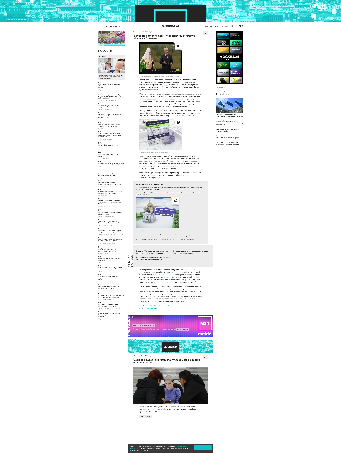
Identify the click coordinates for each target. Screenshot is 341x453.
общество (101, 90)
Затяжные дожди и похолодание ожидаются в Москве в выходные (108, 106)
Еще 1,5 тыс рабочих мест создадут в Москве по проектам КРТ (110, 259)
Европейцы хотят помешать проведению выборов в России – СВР (110, 183)
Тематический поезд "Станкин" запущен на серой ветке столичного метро (109, 277)
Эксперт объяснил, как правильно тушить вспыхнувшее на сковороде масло (109, 202)
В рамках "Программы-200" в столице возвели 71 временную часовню (152, 252)
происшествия (102, 139)
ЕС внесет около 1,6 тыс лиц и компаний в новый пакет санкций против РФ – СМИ (111, 165)
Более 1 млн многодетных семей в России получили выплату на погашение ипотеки (111, 314)
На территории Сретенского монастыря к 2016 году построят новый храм (153, 258)
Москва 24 (170, 26)
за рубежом (105, 158)
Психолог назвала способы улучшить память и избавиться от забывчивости (110, 268)
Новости (105, 51)
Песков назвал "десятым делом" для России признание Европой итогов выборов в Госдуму (109, 96)
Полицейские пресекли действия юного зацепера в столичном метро (110, 240)
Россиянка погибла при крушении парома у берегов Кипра (109, 287)
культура (100, 178)
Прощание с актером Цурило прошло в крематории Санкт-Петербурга (110, 174)
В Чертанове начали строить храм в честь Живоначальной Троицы (190, 252)
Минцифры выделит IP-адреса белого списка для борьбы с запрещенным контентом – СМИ (110, 115)
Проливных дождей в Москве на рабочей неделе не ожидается (108, 305)
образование (101, 148)
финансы (107, 90)
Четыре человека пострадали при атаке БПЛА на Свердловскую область (111, 296)
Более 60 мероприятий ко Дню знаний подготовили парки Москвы (110, 192)
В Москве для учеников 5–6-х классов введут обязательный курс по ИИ (109, 231)
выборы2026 (112, 100)
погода (107, 109)
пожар (108, 206)
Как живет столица (154, 308)
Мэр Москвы (103, 56)
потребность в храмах (163, 274)
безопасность (102, 206)
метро (109, 243)
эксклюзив (113, 90)
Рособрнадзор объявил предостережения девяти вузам (108, 145)
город (111, 109)
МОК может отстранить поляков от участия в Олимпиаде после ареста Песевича (109, 154)
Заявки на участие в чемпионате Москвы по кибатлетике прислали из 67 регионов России (110, 212)
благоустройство (107, 225)
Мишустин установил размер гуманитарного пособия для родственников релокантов (107, 249)
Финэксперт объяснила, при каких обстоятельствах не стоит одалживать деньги (110, 86)
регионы (109, 139)
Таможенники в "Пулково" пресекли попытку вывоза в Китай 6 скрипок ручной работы (109, 135)
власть (100, 100)
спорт (100, 158)
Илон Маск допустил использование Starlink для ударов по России (109, 125)
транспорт (101, 282)
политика (105, 100)
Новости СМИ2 (132, 339)
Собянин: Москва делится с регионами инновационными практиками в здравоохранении (111, 76)
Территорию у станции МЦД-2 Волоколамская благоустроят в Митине (110, 222)
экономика (107, 169)
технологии (101, 120)
